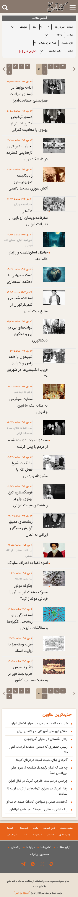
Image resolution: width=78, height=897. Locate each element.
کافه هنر (50, 835)
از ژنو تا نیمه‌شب (22, 392)
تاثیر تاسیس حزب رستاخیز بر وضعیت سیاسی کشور (28, 674)
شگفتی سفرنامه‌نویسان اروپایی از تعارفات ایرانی (28, 218)
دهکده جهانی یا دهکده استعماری (19, 278)
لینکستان (16, 847)
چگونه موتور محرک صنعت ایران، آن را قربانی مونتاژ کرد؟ (28, 592)
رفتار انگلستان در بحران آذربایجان (46, 739)
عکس (35, 828)
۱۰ (45, 66)
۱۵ (14, 66)
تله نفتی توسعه (23, 578)
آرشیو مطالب (63, 847)
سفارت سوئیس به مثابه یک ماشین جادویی (28, 405)
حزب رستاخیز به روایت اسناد (20, 647)
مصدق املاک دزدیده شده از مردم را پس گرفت (28, 443)
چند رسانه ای (64, 835)
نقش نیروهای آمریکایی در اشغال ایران (42, 731)
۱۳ (27, 66)
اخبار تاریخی (13, 835)
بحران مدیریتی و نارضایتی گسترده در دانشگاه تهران (27, 153)
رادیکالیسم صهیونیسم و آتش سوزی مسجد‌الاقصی (28, 182)
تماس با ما (46, 847)
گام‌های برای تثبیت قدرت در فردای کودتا (42, 760)
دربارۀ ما (30, 847)
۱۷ (9, 72)
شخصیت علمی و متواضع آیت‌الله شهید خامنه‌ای (37, 802)
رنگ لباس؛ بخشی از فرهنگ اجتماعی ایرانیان (39, 809)
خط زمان (9, 828)
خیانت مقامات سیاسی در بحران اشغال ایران (39, 723)
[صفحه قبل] (74, 69)
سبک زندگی (37, 835)
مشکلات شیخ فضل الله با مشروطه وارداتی (29, 469)
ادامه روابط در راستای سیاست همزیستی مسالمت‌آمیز (29, 94)
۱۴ (21, 66)
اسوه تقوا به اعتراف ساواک (27, 563)
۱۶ (9, 66)
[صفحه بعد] (3, 69)
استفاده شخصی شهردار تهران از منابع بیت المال (28, 305)
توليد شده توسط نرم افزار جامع (38, 893)
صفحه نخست (66, 828)
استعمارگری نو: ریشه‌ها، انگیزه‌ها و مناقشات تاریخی (27, 621)
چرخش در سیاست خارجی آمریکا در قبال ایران (38, 781)
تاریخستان (23, 828)
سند (25, 835)
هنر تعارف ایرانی (23, 204)
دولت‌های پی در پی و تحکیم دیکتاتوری (28, 334)
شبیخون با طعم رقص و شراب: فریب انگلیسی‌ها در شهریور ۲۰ (27, 367)
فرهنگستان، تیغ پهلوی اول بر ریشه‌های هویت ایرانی (28, 499)
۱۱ (45, 72)
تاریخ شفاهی (49, 828)
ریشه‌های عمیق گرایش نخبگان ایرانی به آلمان (28, 528)
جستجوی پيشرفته (39, 854)
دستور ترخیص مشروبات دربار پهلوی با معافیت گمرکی (29, 123)
